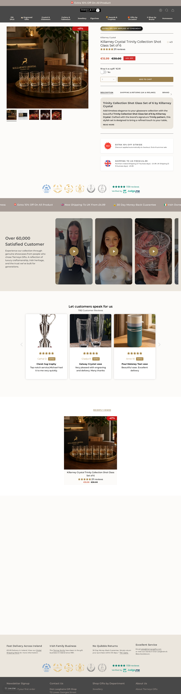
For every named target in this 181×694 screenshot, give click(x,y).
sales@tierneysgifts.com (151, 649)
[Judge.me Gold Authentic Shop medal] (57, 188)
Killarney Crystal (108, 37)
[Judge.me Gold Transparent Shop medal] (69, 188)
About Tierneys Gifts (146, 689)
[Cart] (173, 10)
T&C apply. (124, 653)
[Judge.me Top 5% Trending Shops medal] (102, 188)
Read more (108, 125)
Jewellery (98, 689)
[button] (167, 10)
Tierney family (59, 650)
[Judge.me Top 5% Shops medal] (91, 188)
